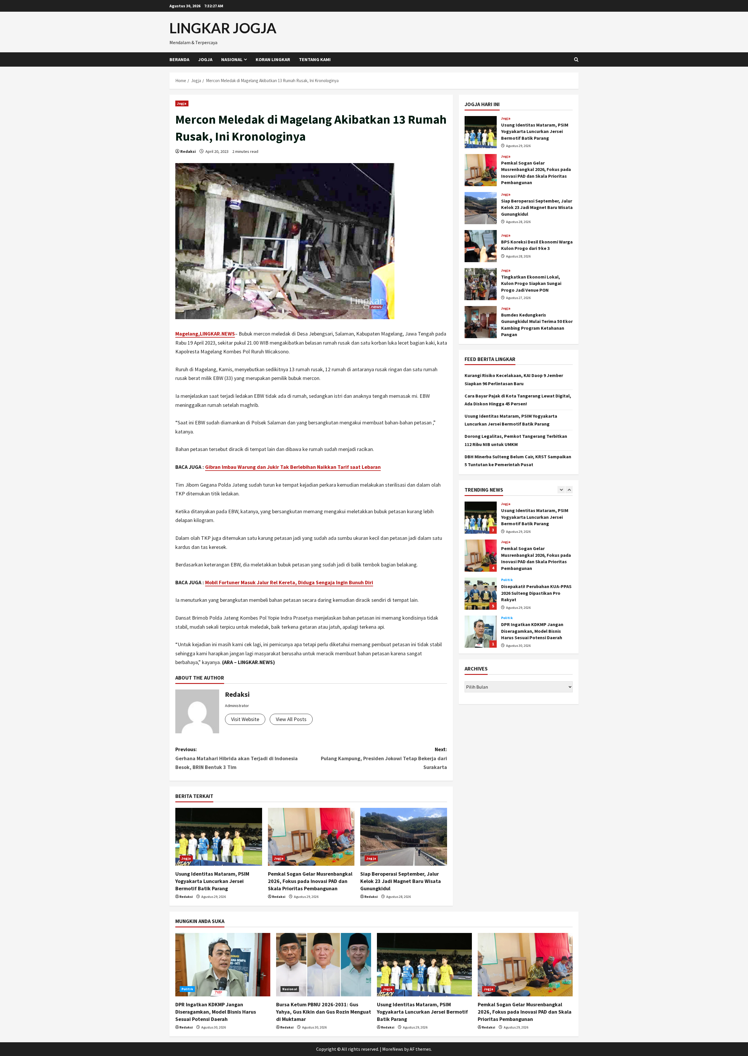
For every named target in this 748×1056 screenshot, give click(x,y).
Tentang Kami (315, 59)
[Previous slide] (561, 489)
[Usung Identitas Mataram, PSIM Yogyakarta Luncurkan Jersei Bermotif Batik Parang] (218, 837)
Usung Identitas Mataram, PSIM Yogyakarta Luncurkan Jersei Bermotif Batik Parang (212, 881)
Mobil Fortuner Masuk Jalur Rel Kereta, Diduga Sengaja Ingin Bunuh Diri (289, 582)
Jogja (205, 59)
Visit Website (245, 719)
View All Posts (291, 719)
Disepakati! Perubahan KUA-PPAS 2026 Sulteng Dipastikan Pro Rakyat (481, 594)
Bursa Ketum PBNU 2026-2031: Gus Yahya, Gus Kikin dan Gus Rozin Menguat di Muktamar (323, 1011)
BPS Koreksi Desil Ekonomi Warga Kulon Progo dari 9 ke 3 (481, 246)
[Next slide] (569, 489)
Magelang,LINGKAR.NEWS (205, 333)
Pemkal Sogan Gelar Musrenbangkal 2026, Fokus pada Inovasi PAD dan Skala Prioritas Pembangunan (310, 881)
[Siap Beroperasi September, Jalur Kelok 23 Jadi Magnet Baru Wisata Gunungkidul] (403, 837)
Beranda (179, 59)
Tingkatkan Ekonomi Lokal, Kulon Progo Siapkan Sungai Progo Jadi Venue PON (481, 284)
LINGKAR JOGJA (222, 28)
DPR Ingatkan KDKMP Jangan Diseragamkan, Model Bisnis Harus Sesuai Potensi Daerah (481, 632)
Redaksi (188, 151)
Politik (507, 580)
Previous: (236, 758)
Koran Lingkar (273, 59)
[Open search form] (576, 59)
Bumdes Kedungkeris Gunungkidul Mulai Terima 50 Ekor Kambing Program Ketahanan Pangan (481, 322)
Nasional (232, 59)
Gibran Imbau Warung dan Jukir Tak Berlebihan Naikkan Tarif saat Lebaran (293, 467)
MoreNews (392, 1049)
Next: (384, 758)
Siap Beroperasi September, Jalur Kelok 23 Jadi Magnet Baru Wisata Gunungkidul (400, 881)
